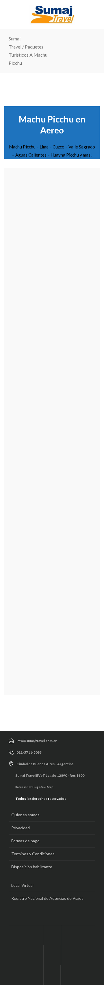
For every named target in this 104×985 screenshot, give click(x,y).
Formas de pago (25, 840)
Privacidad (20, 827)
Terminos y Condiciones (33, 853)
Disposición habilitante (31, 866)
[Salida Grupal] (52, 195)
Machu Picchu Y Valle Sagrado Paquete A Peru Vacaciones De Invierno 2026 (38, 250)
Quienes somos (25, 814)
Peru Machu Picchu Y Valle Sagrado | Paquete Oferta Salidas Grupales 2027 (43, 357)
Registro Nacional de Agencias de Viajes (47, 898)
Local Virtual (22, 885)
